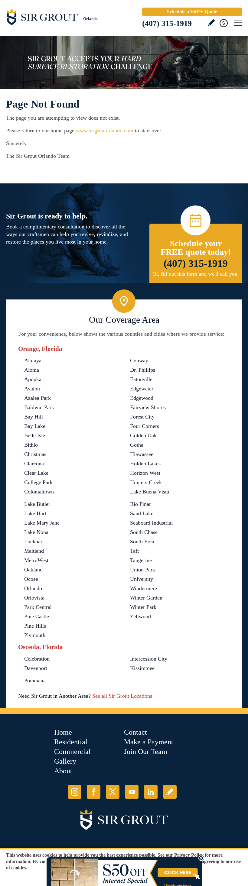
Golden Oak (143, 435)
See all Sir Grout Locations (122, 696)
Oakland (33, 570)
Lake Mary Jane (42, 523)
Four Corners (144, 426)
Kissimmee (142, 668)
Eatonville (141, 379)
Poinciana (35, 680)
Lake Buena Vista (149, 492)
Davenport (35, 668)
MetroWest (36, 560)
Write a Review (211, 22)
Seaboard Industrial (151, 523)
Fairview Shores (148, 407)
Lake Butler (37, 504)
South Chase (144, 532)
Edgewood (141, 398)
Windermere (143, 588)
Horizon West (145, 473)
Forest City (142, 417)
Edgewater (141, 389)
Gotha (136, 445)
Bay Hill (33, 417)
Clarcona (34, 464)
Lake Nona (36, 532)
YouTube (132, 792)
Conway (139, 360)
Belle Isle (34, 435)
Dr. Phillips (142, 370)
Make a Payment (148, 742)
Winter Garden (146, 598)
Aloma (31, 370)
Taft (134, 551)
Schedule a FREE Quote (192, 11)
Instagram (74, 792)
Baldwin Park (39, 407)
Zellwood (140, 616)
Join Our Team (145, 751)
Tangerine (141, 560)
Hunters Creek (146, 482)
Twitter (112, 792)
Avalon (32, 389)
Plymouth (34, 635)
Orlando (33, 588)
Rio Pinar (140, 504)
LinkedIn (151, 792)
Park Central (38, 607)
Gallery (65, 761)
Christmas (35, 454)
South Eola (142, 541)
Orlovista (34, 598)
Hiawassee (141, 454)
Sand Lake (141, 513)
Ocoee (31, 579)
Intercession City (148, 659)
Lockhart (34, 541)
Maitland (34, 551)
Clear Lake (36, 473)
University (141, 579)
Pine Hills (35, 626)
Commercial (72, 751)
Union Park (142, 570)
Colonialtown (39, 492)
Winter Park (143, 607)
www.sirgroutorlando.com (104, 131)
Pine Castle (36, 616)
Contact (135, 732)
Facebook (93, 792)
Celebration (37, 659)
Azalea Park (37, 398)
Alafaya (32, 360)
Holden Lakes (145, 464)
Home (63, 732)
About (63, 771)
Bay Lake (34, 426)
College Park (38, 482)
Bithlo (31, 445)
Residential (70, 742)
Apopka (32, 379)
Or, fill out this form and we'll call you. (195, 274)
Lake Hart (35, 513)
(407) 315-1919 (167, 23)
